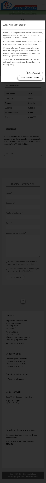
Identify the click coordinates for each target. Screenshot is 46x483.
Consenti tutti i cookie (30, 78)
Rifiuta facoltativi (34, 73)
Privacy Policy (8, 64)
